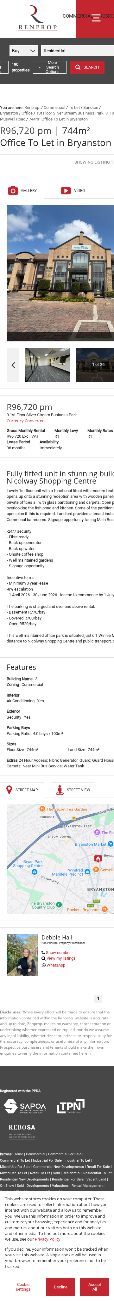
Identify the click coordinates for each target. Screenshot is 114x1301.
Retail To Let (40, 1173)
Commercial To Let (15, 1160)
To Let (74, 107)
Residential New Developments (24, 1179)
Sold (56, 1173)
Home (18, 1154)
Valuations (60, 1186)
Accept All (94, 1287)
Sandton (90, 107)
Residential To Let (97, 1173)
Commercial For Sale (64, 1154)
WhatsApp (56, 965)
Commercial (54, 107)
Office (27, 113)
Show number (58, 952)
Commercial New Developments (58, 1167)
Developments (38, 1186)
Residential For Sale (68, 1179)
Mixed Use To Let (13, 1173)
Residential (71, 1173)
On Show (7, 1186)
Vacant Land (96, 1179)
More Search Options (53, 67)
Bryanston (9, 113)
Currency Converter (25, 420)
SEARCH (91, 67)
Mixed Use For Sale (15, 1167)
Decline (60, 1287)
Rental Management (88, 1186)
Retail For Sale (98, 1167)
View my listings (61, 958)
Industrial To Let (77, 1160)
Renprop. (32, 107)
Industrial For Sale (47, 1160)
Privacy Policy (47, 1239)
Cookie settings (23, 1287)
